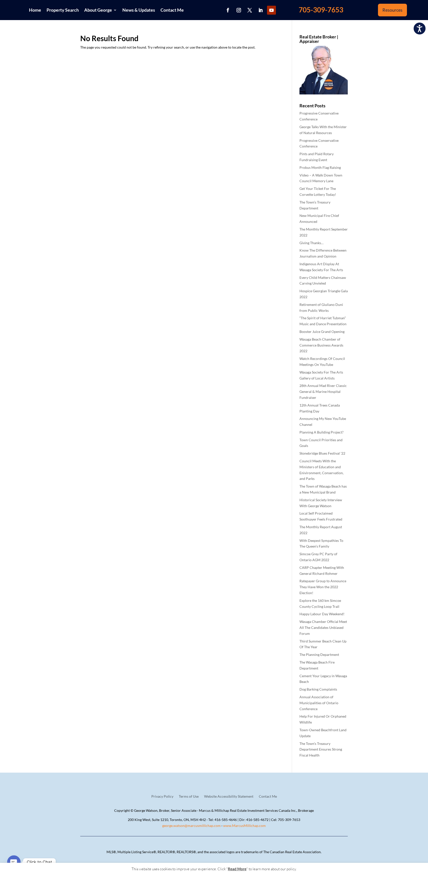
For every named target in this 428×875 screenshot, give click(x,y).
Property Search (63, 10)
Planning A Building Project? (321, 432)
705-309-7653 (321, 9)
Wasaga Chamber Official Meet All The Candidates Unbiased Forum (323, 627)
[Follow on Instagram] (238, 10)
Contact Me (172, 10)
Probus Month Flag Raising (320, 167)
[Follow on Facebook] (227, 10)
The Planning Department (319, 654)
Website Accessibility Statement (228, 796)
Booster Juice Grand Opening (322, 331)
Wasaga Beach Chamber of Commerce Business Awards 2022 (321, 345)
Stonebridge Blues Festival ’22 (322, 453)
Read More (237, 869)
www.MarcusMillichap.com (244, 825)
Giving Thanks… (311, 243)
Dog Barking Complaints (318, 689)
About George (98, 10)
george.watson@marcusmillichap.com (191, 825)
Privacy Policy (162, 796)
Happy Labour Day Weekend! (322, 614)
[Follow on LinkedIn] (260, 10)
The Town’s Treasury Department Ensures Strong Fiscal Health (320, 749)
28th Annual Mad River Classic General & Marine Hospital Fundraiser (323, 391)
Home (35, 10)
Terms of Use (189, 796)
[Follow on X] (249, 10)
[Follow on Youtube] (271, 10)
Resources (392, 10)
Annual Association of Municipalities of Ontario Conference (318, 703)
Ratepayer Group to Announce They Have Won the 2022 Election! (322, 587)
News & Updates (138, 10)
